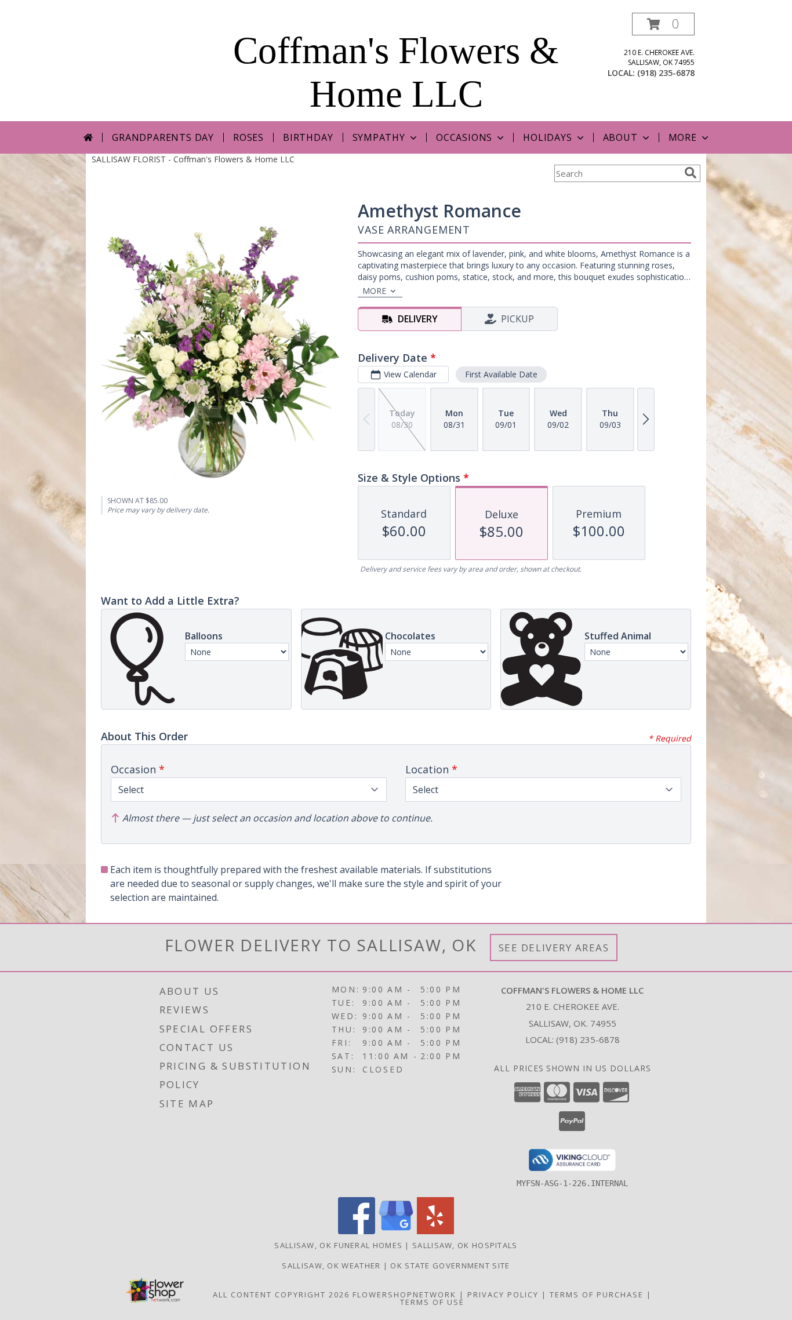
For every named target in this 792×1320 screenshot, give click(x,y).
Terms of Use (432, 1302)
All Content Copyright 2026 (281, 1294)
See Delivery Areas (554, 947)
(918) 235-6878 (666, 72)
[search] (690, 172)
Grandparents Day (163, 137)
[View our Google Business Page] (396, 1231)
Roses (248, 137)
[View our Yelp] (435, 1231)
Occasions (464, 137)
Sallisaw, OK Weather (331, 1265)
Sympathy (379, 137)
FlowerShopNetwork (404, 1294)
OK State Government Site (450, 1265)
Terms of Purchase (597, 1294)
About (620, 137)
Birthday (308, 137)
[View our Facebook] (356, 1231)
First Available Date (501, 374)
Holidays (547, 137)
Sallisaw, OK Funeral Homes (338, 1245)
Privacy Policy (503, 1294)
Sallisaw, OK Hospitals (465, 1245)
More (683, 137)
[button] (663, 24)
